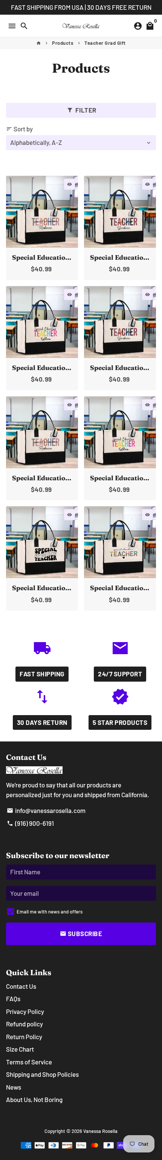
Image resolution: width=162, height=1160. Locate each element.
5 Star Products (120, 722)
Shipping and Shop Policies (42, 1074)
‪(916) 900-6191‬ (30, 823)
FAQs (13, 998)
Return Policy (24, 1036)
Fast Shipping (42, 673)
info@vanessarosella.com (46, 810)
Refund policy (24, 1024)
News (13, 1087)
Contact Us (21, 986)
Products (62, 43)
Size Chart (20, 1049)
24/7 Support (120, 673)
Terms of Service (29, 1062)
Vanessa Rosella (100, 1131)
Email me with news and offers (50, 912)
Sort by (19, 128)
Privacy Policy (25, 1011)
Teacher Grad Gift (105, 43)
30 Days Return (42, 722)
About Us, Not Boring (34, 1099)
